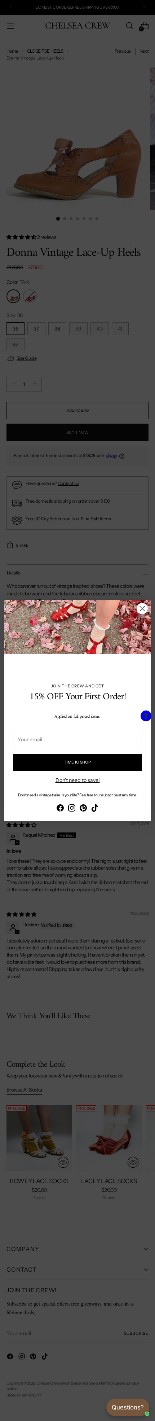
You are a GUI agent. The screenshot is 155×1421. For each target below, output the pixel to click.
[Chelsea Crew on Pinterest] (83, 809)
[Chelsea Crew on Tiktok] (94, 809)
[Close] (142, 608)
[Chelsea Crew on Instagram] (71, 809)
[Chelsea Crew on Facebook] (60, 809)
